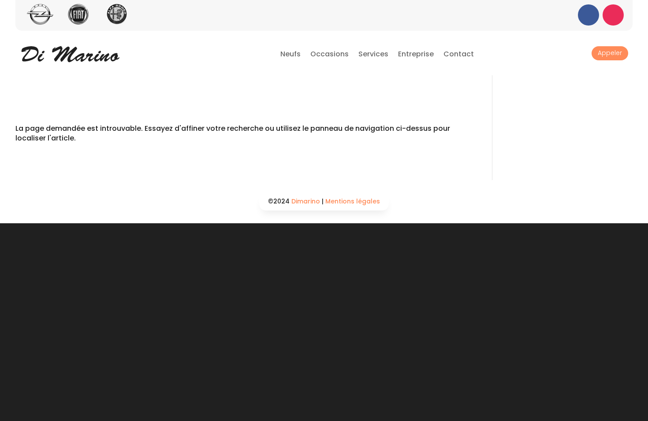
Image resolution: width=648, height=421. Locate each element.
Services (373, 54)
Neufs (290, 54)
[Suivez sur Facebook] (588, 15)
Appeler (610, 52)
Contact (458, 54)
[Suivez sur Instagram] (613, 15)
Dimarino (305, 201)
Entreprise (416, 54)
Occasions (329, 54)
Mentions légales (352, 201)
